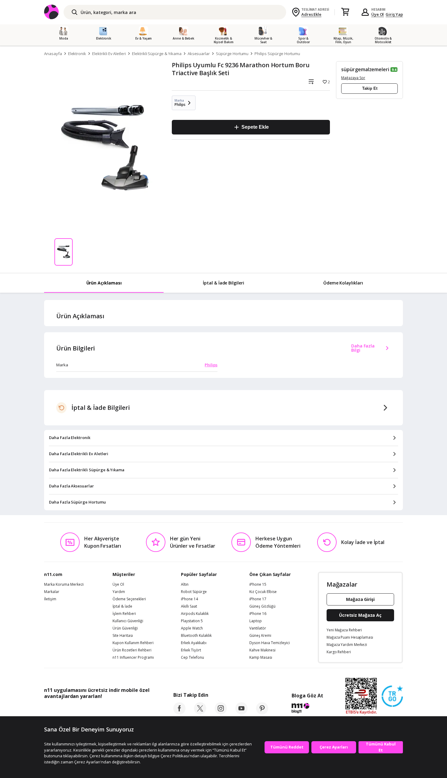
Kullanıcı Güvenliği (128, 621)
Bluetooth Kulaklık (196, 635)
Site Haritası (123, 635)
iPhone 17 (257, 599)
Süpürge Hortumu (232, 53)
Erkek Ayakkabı (193, 642)
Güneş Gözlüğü (262, 606)
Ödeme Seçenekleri (129, 599)
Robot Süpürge (194, 591)
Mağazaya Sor (353, 77)
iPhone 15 (257, 584)
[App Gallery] (135, 710)
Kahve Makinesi (262, 650)
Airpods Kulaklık (195, 613)
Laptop (255, 621)
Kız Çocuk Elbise (263, 591)
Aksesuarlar (199, 53)
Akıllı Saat (189, 606)
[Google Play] (100, 710)
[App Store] (62, 710)
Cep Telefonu (192, 657)
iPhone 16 (257, 613)
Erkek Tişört (191, 650)
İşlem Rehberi (124, 613)
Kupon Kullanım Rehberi (133, 642)
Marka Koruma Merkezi (64, 584)
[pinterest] (262, 712)
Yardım (119, 591)
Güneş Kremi (260, 635)
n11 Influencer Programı (133, 657)
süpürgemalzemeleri (365, 69)
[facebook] (179, 712)
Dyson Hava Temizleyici (269, 642)
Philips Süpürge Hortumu (277, 53)
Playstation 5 (192, 621)
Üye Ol (377, 14)
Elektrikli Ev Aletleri (109, 53)
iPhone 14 (189, 599)
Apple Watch (192, 628)
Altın (185, 584)
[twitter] (200, 712)
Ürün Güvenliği (125, 628)
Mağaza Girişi (360, 599)
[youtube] (241, 712)
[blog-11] (307, 709)
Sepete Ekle (255, 127)
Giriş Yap (394, 14)
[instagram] (221, 712)
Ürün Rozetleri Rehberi (132, 650)
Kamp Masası (260, 657)
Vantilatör (257, 628)
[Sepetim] (345, 12)
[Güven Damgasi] (392, 696)
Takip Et (369, 88)
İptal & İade (122, 606)
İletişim (50, 599)
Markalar (51, 591)
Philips (211, 365)
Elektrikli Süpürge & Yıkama (157, 53)
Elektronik (77, 53)
